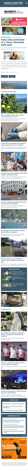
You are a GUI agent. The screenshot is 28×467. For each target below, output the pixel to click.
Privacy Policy (16, 465)
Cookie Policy (22, 465)
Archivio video (23, 289)
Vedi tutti (24, 435)
